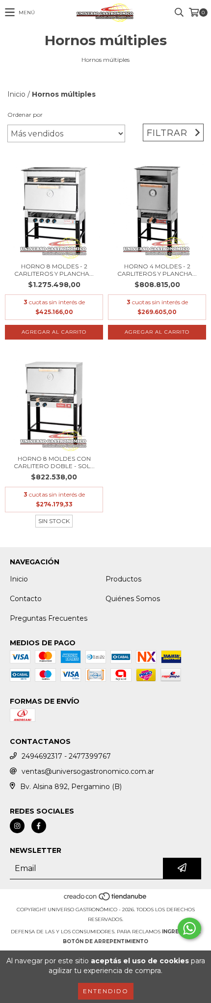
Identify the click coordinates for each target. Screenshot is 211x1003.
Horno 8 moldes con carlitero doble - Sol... (54, 462)
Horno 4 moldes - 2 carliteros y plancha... (157, 270)
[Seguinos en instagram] (17, 825)
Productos (123, 579)
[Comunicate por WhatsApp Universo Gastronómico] (189, 928)
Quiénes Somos (133, 598)
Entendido (106, 991)
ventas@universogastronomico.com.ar (88, 771)
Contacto (26, 598)
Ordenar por (25, 114)
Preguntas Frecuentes (48, 618)
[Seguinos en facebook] (38, 825)
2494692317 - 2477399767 (66, 756)
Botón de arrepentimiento (105, 941)
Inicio (16, 94)
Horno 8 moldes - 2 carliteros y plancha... (54, 270)
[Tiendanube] (106, 900)
